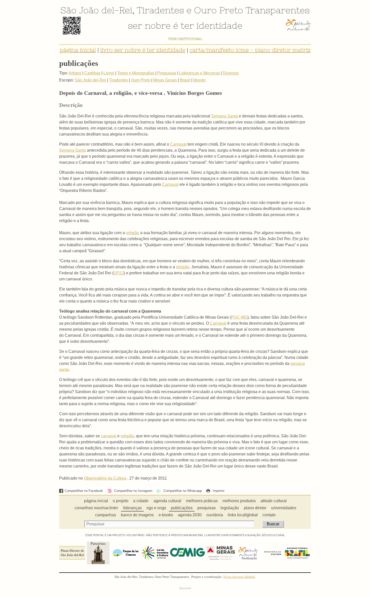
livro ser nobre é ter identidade (142, 50)
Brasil (185, 80)
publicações (182, 508)
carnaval (108, 436)
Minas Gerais (165, 80)
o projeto (120, 501)
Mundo (199, 80)
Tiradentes (160, 10)
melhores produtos (239, 501)
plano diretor (255, 508)
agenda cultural (167, 501)
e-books (166, 515)
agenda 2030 (190, 515)
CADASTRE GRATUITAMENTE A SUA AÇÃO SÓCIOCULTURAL (245, 535)
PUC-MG (239, 317)
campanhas (105, 515)
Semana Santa (224, 116)
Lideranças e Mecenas (199, 73)
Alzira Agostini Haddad (239, 577)
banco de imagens (137, 515)
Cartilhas (92, 73)
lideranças (132, 508)
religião (132, 233)
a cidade (141, 501)
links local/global (243, 515)
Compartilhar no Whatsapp (182, 491)
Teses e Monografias (135, 73)
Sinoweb (185, 588)
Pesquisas (166, 73)
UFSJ (119, 273)
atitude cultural (274, 501)
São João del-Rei (96, 10)
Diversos (231, 73)
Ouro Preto (218, 10)
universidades (283, 508)
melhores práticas (202, 501)
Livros (108, 73)
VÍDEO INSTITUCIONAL (185, 38)
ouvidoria (214, 515)
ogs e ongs (156, 508)
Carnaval (178, 144)
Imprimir (218, 491)
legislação (229, 508)
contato (269, 515)
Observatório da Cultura (105, 478)
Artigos (75, 73)
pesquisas (206, 508)
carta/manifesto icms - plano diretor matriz (250, 50)
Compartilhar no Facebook (84, 491)
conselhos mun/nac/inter (96, 508)
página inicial (78, 50)
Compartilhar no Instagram (132, 491)
